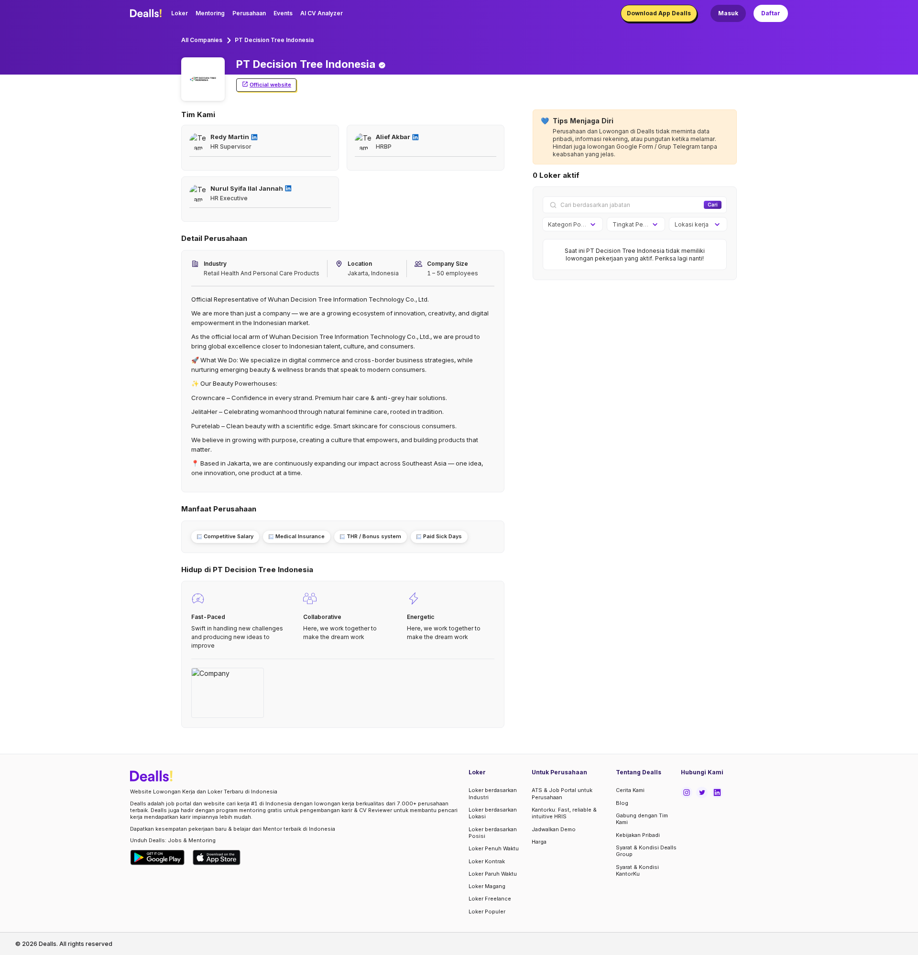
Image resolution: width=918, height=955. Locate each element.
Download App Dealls (659, 13)
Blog (622, 803)
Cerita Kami (630, 790)
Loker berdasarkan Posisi (493, 832)
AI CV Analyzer (321, 13)
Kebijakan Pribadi (638, 835)
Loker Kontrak (487, 861)
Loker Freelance (490, 898)
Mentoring (210, 13)
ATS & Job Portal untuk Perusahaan (562, 793)
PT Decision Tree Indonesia (274, 39)
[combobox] (569, 224)
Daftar (770, 13)
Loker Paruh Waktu (493, 873)
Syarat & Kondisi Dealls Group (646, 850)
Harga (539, 841)
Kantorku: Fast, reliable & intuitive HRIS (564, 813)
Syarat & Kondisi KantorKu (637, 870)
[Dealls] (147, 13)
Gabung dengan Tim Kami (642, 818)
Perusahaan (249, 13)
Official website (270, 84)
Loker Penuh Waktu (494, 848)
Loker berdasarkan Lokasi (493, 813)
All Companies (201, 39)
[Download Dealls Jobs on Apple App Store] (216, 857)
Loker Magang (487, 886)
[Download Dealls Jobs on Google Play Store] (157, 857)
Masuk (728, 13)
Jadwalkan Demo (554, 829)
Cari (713, 204)
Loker (179, 13)
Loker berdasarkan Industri (493, 793)
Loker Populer (487, 911)
